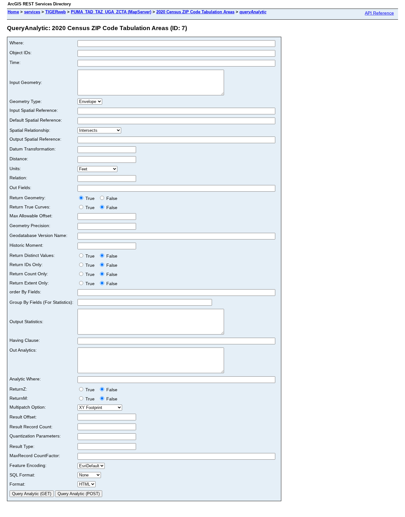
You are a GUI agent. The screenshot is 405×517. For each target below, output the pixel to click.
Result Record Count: (31, 426)
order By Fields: (25, 291)
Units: (15, 168)
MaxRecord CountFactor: (34, 455)
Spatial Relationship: (29, 130)
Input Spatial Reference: (33, 110)
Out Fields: (20, 187)
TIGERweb (55, 12)
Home (13, 12)
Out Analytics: (23, 350)
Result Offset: (23, 416)
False (111, 198)
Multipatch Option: (27, 407)
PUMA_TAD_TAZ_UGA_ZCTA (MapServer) (111, 12)
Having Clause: (24, 340)
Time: (15, 62)
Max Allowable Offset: (31, 215)
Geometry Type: (25, 101)
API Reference (379, 13)
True (90, 198)
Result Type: (21, 446)
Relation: (18, 177)
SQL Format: (22, 474)
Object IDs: (20, 52)
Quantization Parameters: (35, 435)
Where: (16, 42)
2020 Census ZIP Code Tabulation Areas (195, 12)
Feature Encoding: (28, 465)
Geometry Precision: (29, 225)
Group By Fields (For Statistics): (41, 302)
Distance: (18, 158)
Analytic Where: (25, 378)
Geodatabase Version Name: (38, 235)
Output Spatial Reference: (35, 139)
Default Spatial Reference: (35, 120)
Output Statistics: (26, 321)
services (32, 12)
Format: (17, 484)
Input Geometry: (25, 82)
